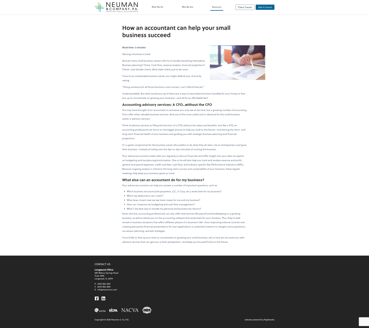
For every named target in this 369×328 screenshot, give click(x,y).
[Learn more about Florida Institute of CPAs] (113, 310)
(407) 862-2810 (104, 286)
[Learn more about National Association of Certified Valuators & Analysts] (130, 310)
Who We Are (187, 6)
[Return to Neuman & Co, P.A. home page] (116, 7)
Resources (216, 6)
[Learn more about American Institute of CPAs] (100, 310)
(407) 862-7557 (103, 283)
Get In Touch (265, 7)
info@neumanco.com (107, 289)
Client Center (245, 7)
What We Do (157, 6)
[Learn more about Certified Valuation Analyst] (146, 310)
